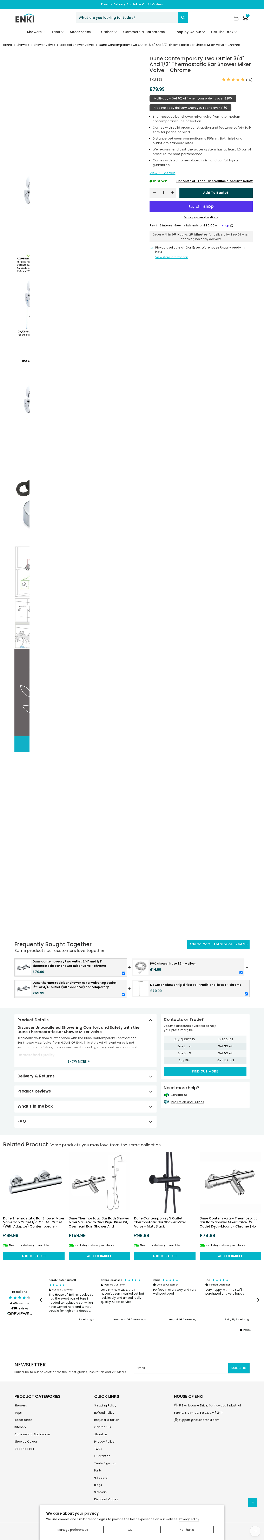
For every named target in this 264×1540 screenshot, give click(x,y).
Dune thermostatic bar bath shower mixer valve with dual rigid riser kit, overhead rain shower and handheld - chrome (99, 1224)
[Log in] (235, 17)
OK (130, 1530)
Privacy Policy (189, 1519)
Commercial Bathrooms (32, 1434)
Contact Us (179, 1095)
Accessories (23, 1420)
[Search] (183, 17)
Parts (98, 1470)
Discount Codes (106, 1499)
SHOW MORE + (79, 1061)
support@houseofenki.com (199, 1420)
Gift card (101, 1478)
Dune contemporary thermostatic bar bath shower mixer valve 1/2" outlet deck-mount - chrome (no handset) (229, 1224)
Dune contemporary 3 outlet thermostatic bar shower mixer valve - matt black (160, 1222)
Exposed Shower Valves (77, 45)
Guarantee (102, 1456)
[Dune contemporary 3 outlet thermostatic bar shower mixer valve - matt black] (165, 1182)
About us (100, 1434)
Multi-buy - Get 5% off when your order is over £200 (193, 98)
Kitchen (20, 1427)
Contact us (102, 1427)
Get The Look (24, 1449)
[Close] (170, 17)
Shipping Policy (105, 1405)
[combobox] (132, 17)
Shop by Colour (25, 1441)
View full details (162, 173)
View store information (171, 257)
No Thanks (187, 1530)
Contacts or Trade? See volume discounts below (214, 181)
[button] (245, 17)
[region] (149, 1300)
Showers (23, 45)
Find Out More (205, 1071)
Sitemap (100, 1492)
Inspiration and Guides (187, 1102)
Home (7, 45)
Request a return (106, 1420)
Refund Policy (104, 1413)
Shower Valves (44, 45)
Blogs (98, 1485)
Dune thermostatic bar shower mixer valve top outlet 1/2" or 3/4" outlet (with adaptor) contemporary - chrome (33, 1224)
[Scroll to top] (252, 1502)
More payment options (201, 217)
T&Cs (98, 1449)
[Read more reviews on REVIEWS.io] (19, 1314)
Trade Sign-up (105, 1463)
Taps (18, 1413)
